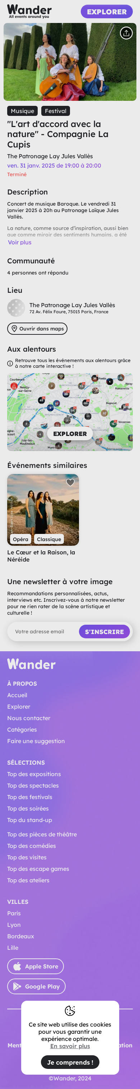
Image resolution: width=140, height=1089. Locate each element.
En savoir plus (70, 1046)
